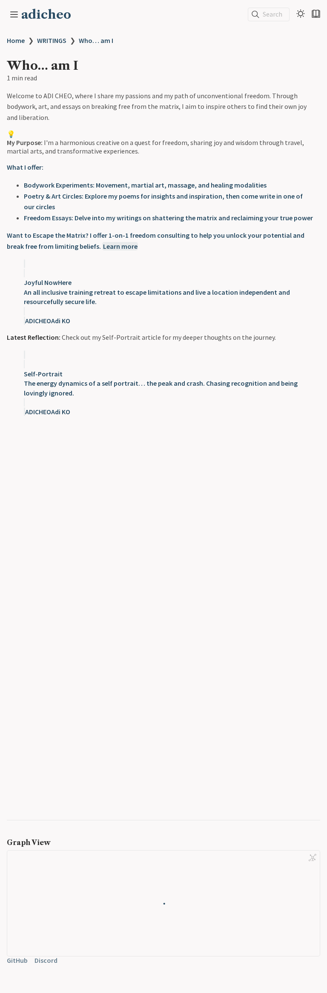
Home (16, 40)
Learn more (120, 246)
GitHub (17, 960)
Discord (45, 960)
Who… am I (96, 40)
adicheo (46, 14)
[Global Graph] (312, 858)
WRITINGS (51, 40)
